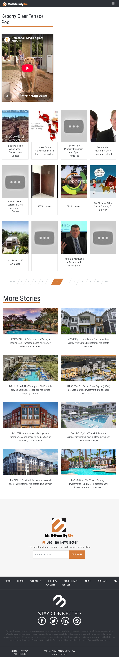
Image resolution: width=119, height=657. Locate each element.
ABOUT (88, 581)
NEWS (8, 581)
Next (107, 282)
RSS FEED (66, 584)
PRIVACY (24, 651)
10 (57, 282)
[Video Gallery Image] (15, 126)
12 (73, 282)
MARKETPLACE (71, 581)
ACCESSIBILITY (20, 654)
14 (89, 282)
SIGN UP (78, 554)
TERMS (14, 651)
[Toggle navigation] (113, 3)
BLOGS (20, 581)
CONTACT (102, 581)
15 (98, 282)
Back (12, 282)
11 (65, 282)
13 (81, 282)
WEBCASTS (35, 581)
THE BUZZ (52, 581)
